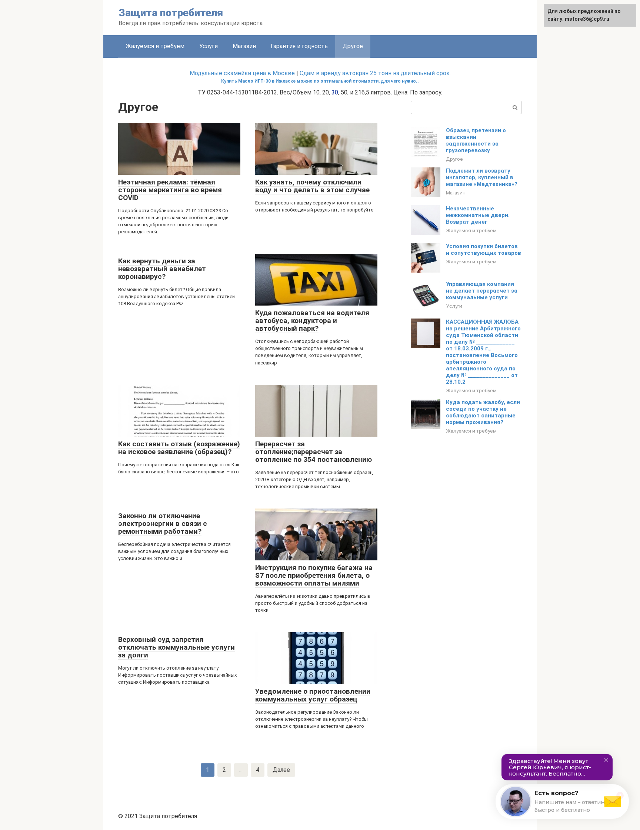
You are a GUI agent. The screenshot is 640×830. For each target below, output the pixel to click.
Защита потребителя (171, 13)
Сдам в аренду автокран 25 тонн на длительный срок (375, 73)
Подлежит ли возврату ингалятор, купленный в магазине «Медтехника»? (481, 177)
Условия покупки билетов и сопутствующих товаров (483, 249)
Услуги (208, 46)
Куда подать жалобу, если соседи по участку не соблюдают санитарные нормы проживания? (483, 412)
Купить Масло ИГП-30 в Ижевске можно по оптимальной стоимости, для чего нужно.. (320, 81)
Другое (454, 159)
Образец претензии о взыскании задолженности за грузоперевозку (476, 140)
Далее (281, 769)
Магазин (244, 46)
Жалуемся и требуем (155, 46)
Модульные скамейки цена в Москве (242, 73)
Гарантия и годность (299, 46)
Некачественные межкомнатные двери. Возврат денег (478, 215)
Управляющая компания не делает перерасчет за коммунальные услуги (481, 291)
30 (334, 92)
